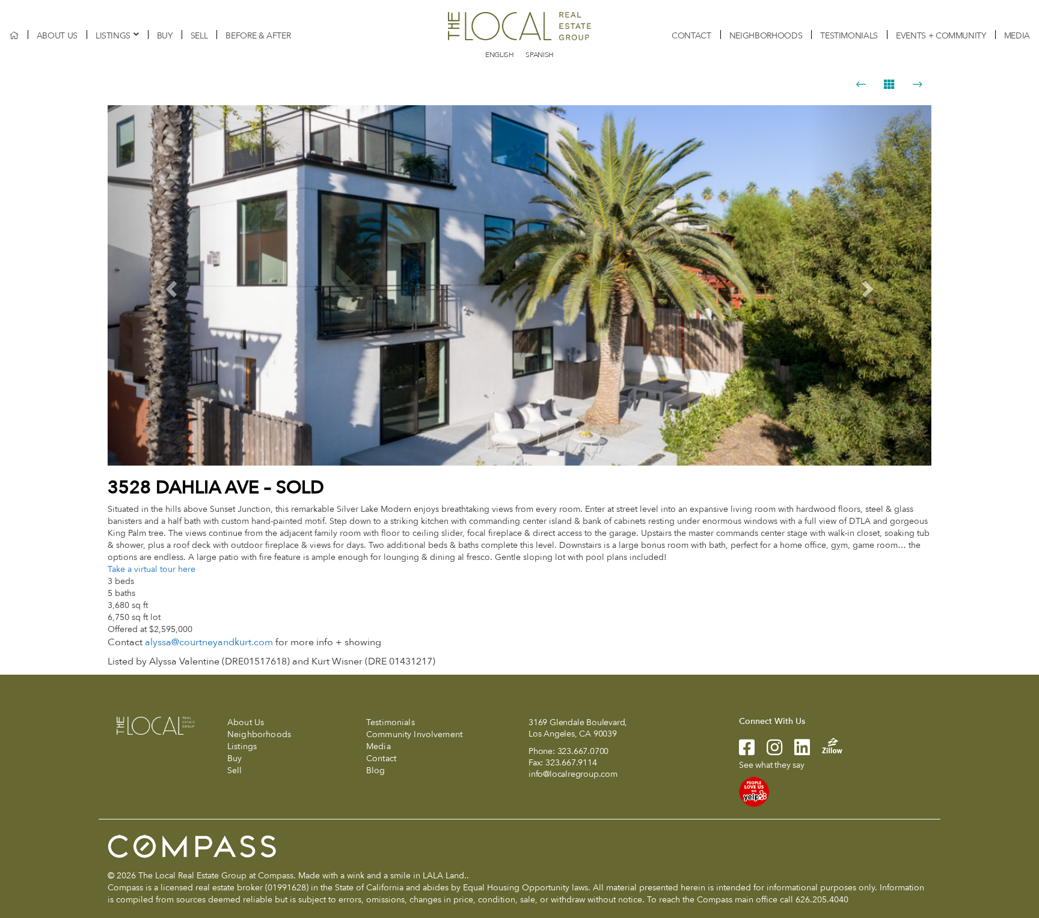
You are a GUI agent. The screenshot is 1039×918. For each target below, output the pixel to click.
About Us (57, 35)
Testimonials (849, 35)
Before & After (257, 35)
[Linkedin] (796, 751)
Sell (199, 35)
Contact (691, 35)
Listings (113, 35)
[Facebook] (747, 751)
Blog (375, 770)
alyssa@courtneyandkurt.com (209, 642)
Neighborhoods (765, 35)
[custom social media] (826, 745)
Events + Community (941, 35)
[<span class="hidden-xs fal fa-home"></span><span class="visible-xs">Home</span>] (14, 35)
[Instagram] (768, 751)
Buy (165, 35)
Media (1017, 35)
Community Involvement (414, 734)
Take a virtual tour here (151, 569)
